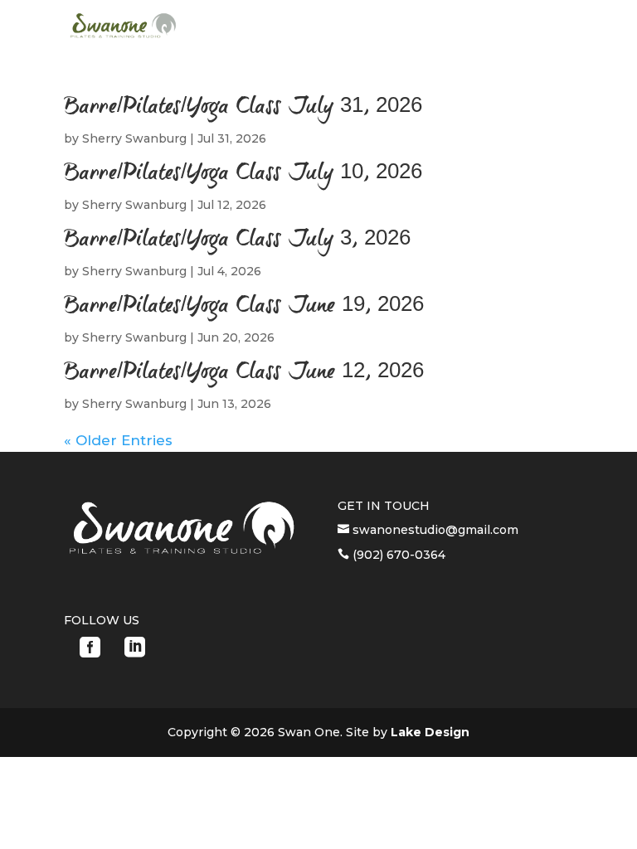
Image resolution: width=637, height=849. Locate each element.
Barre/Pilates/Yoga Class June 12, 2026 (244, 373)
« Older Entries (118, 440)
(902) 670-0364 (397, 554)
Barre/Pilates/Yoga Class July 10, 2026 (243, 174)
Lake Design (430, 732)
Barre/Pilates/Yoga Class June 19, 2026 (244, 307)
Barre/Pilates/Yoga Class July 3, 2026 (237, 240)
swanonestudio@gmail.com (433, 529)
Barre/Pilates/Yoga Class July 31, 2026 (243, 108)
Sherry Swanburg (134, 138)
